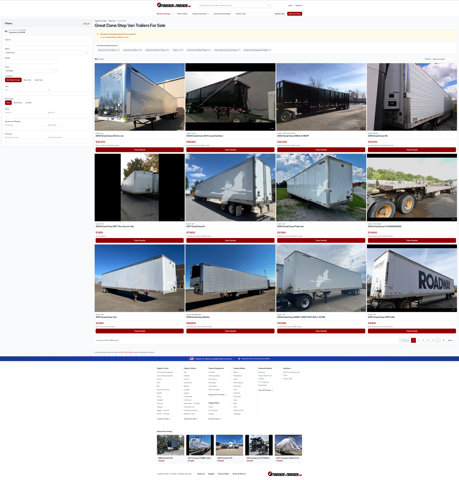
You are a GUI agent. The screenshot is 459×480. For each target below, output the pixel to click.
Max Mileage (52, 125)
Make (7, 49)
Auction (28, 103)
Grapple (160, 400)
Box (158, 386)
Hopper (186, 393)
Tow (158, 383)
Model (7, 58)
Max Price (51, 112)
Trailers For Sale (100, 21)
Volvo (235, 379)
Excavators (213, 379)
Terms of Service (239, 474)
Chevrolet (237, 396)
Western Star (238, 410)
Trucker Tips (240, 14)
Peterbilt (236, 393)
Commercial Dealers (222, 14)
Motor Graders (214, 389)
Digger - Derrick (163, 410)
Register (298, 5)
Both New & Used (13, 80)
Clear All (86, 23)
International (238, 383)
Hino (235, 407)
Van (185, 372)
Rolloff (159, 393)
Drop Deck (188, 383)
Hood (211, 407)
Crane (159, 396)
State (7, 67)
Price (7, 109)
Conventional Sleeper (165, 372)
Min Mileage (9, 125)
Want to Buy (182, 14)
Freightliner (237, 376)
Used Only (39, 80)
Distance (8, 134)
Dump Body (213, 410)
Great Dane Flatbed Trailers (199, 50)
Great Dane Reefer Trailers (157, 50)
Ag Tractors (213, 386)
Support (211, 474)
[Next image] (182, 97)
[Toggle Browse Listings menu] (171, 14)
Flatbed (186, 376)
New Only (27, 80)
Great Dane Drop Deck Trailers (227, 50)
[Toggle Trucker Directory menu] (208, 14)
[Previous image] (97, 97)
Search (8, 40)
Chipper (160, 407)
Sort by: (428, 59)
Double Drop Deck (191, 410)
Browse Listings (163, 14)
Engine (211, 414)
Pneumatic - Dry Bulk (192, 403)
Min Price (8, 112)
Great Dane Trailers (132, 50)
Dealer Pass (280, 14)
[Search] (269, 5)
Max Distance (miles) (55, 137)
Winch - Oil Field (163, 414)
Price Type (9, 99)
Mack (235, 372)
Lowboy (187, 389)
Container (187, 400)
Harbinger (237, 414)
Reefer (186, 386)
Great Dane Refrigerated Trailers (257, 50)
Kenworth (237, 386)
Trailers (178, 50)
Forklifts (212, 372)
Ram (235, 403)
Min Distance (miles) (12, 137)
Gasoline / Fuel (189, 414)
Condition (9, 76)
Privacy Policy (223, 474)
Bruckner (261, 372)
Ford (235, 389)
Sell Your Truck (295, 14)
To (49, 90)
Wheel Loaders (214, 376)
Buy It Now (18, 103)
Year (7, 86)
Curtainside (188, 396)
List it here (128, 352)
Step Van (112, 21)
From (7, 90)
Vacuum (160, 403)
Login (290, 5)
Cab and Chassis (163, 389)
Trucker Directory (199, 14)
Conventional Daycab (165, 376)
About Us (201, 474)
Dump (159, 379)
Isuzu (235, 400)
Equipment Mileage (12, 121)
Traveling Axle (189, 407)
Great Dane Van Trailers (109, 50)
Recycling (212, 383)
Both (8, 103)
